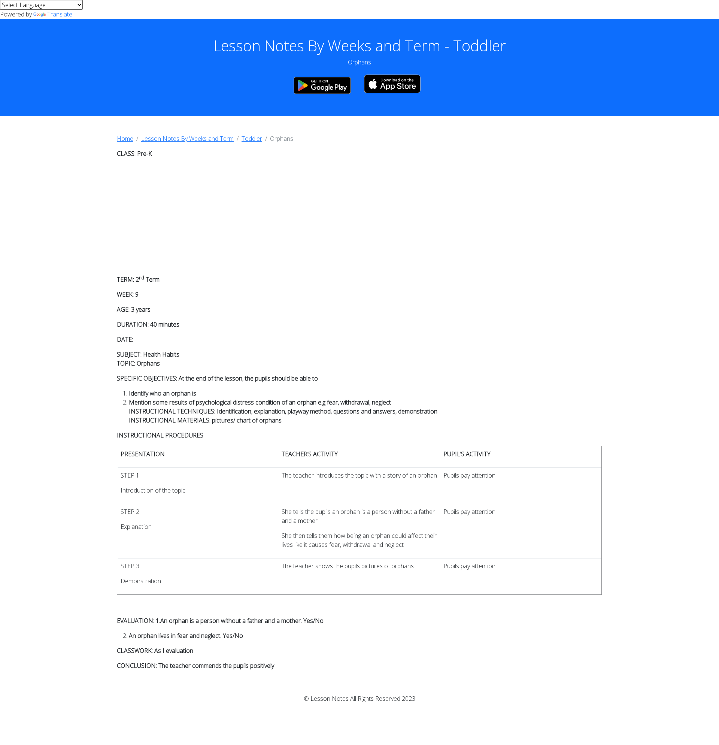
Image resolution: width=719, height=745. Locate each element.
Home (125, 138)
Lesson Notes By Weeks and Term (187, 138)
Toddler (252, 138)
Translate (59, 14)
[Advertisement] (359, 216)
